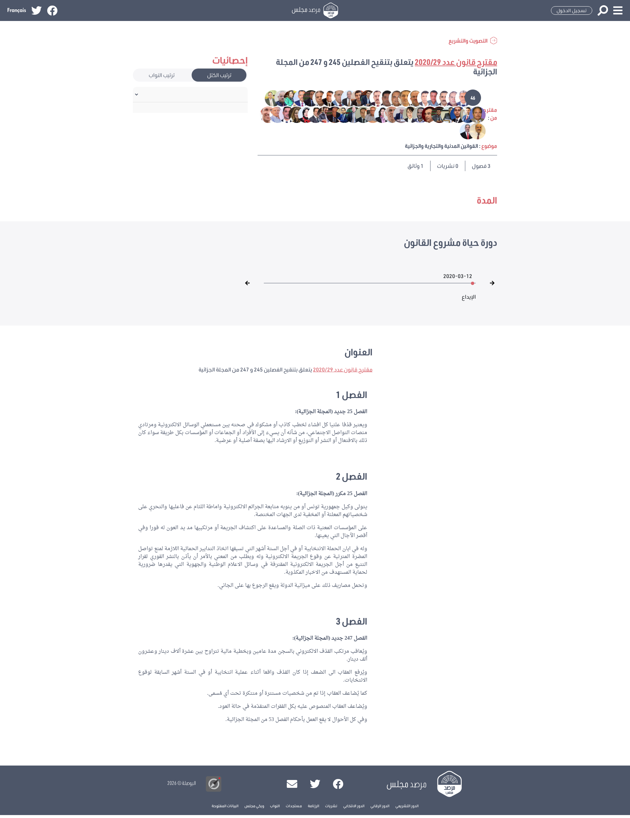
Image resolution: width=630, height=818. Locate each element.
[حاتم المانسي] (368, 113)
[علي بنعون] (444, 113)
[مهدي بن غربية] (449, 97)
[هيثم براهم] (359, 113)
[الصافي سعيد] (387, 113)
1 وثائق (416, 165)
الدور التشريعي (407, 805)
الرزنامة (313, 805)
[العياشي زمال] (354, 97)
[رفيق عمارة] (397, 113)
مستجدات (294, 805)
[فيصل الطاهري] (335, 97)
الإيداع (469, 293)
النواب (275, 805)
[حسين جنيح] (349, 113)
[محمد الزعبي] (473, 113)
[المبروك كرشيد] (269, 97)
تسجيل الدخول (571, 10)
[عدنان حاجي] (430, 97)
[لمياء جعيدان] (301, 113)
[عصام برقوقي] (340, 113)
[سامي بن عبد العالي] (264, 113)
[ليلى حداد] (292, 113)
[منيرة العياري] (406, 113)
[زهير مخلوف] (464, 130)
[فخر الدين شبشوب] (344, 97)
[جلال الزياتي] (321, 113)
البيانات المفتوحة (225, 805)
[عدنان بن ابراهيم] (454, 113)
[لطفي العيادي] (278, 97)
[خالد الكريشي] (311, 113)
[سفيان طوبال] (392, 97)
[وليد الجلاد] (383, 97)
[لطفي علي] (373, 97)
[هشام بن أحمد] (306, 97)
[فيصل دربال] (425, 113)
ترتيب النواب (162, 74)
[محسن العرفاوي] (416, 113)
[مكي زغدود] (282, 113)
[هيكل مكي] (325, 97)
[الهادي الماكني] (316, 97)
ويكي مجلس (254, 805)
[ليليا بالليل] (287, 97)
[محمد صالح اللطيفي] (463, 113)
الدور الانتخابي (354, 805)
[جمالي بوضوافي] (330, 113)
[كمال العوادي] (297, 97)
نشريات (331, 805)
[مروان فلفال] (363, 97)
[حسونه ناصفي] (402, 97)
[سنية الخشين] (378, 113)
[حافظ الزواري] (459, 97)
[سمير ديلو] (411, 97)
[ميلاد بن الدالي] (273, 113)
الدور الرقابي (379, 805)
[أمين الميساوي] (435, 113)
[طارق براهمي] (473, 130)
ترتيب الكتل (219, 74)
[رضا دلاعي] (421, 97)
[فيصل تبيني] (440, 97)
